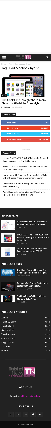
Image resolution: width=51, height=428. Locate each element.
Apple (4, 95)
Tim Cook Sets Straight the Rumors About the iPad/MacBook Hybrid (23, 101)
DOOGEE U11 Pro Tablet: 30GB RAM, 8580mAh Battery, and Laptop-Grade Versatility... (33, 237)
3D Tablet (5, 346)
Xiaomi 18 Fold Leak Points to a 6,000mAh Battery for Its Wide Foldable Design (26, 168)
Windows (5, 350)
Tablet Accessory (8, 334)
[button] (47, 57)
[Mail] (25, 414)
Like (46, 122)
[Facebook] (11, 414)
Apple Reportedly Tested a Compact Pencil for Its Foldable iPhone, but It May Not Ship (24, 193)
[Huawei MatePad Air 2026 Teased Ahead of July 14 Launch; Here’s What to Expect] (8, 225)
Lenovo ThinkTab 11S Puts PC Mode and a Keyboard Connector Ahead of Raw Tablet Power (25, 159)
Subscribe (43, 139)
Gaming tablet (7, 330)
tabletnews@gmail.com (31, 396)
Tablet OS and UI (8, 321)
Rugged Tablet (7, 342)
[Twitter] (33, 414)
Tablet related (7, 326)
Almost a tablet (8, 338)
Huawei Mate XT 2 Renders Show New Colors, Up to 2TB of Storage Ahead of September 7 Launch (25, 176)
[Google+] (18, 414)
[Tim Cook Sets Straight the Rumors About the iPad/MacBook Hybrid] (25, 85)
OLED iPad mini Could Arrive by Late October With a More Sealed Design (25, 184)
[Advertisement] (25, 26)
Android (4, 317)
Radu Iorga (5, 107)
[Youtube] (40, 414)
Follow (44, 128)
